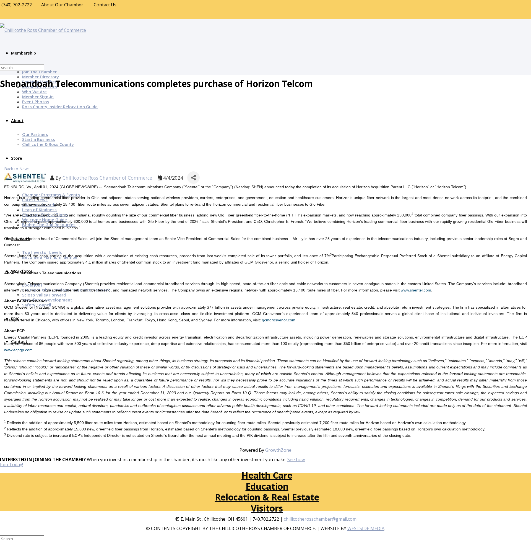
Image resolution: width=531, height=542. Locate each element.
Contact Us (105, 5)
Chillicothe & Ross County (48, 144)
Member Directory (40, 76)
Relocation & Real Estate (267, 497)
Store (16, 158)
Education (267, 486)
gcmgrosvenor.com (278, 320)
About (17, 120)
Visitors (267, 508)
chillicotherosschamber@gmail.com (320, 519)
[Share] (193, 177)
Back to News (17, 168)
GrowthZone (278, 450)
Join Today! (11, 464)
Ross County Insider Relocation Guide (60, 106)
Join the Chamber (39, 71)
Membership (23, 53)
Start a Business (38, 139)
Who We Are (34, 91)
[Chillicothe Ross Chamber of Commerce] (43, 30)
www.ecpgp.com (18, 350)
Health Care (266, 475)
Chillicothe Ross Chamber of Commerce (107, 177)
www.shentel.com (416, 290)
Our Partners (35, 134)
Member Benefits (39, 86)
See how (296, 459)
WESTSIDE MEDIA (365, 528)
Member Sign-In (38, 96)
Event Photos (35, 101)
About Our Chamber (62, 5)
